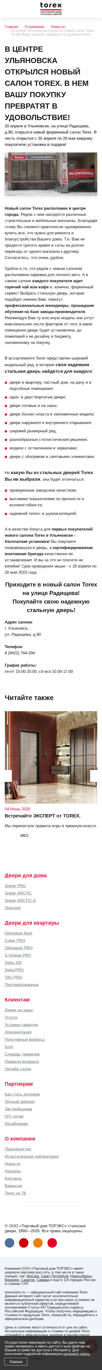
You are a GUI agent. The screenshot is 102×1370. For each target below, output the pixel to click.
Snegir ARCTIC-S (20, 900)
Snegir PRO (15, 885)
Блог (9, 1046)
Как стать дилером (22, 1094)
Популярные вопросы (25, 1039)
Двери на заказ (19, 1010)
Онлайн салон (18, 1068)
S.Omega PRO (18, 955)
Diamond (12, 907)
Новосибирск (81, 1276)
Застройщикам (18, 1109)
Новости (58, 27)
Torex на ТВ (15, 1193)
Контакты (13, 1178)
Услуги (11, 1017)
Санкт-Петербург (54, 1276)
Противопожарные (22, 984)
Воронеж (12, 1280)
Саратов (28, 1280)
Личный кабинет (20, 1101)
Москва (33, 1276)
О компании (34, 27)
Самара (43, 1280)
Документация (18, 1032)
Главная (11, 27)
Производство (18, 1149)
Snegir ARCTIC (18, 893)
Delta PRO (14, 970)
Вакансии (13, 1185)
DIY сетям (14, 1116)
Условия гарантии (21, 1024)
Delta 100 (13, 962)
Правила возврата (22, 1061)
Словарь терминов (22, 1054)
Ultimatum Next (18, 933)
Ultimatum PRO (18, 948)
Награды (13, 1171)
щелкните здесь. (76, 1354)
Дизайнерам (16, 1123)
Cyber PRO (15, 940)
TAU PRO (13, 977)
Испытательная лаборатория (32, 1156)
